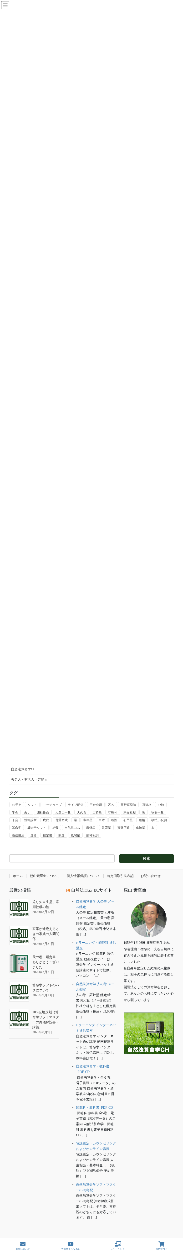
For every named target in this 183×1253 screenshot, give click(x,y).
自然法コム (72, 828)
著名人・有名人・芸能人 (29, 779)
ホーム (18, 876)
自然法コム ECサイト (91, 890)
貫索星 (106, 828)
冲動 (161, 805)
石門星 (128, 820)
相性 (114, 820)
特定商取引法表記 (120, 876)
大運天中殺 (63, 812)
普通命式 (61, 820)
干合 (15, 820)
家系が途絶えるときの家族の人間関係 (45, 934)
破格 (142, 820)
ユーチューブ (52, 805)
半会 (15, 812)
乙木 (111, 805)
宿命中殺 (157, 812)
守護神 (112, 812)
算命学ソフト (36, 828)
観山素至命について (45, 876)
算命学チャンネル (70, 1249)
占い (27, 812)
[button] (149, 1069)
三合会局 (96, 805)
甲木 (102, 820)
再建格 (147, 805)
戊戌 (46, 820)
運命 (33, 835)
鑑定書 (47, 835)
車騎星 (140, 828)
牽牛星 (87, 820)
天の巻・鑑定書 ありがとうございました (45, 962)
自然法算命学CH (23, 769)
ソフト (32, 805)
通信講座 (18, 835)
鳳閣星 (75, 835)
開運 (61, 835)
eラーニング (118, 1249)
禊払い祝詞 (159, 820)
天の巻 (81, 812)
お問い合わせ (151, 876)
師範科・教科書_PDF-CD (94, 1107)
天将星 (97, 812)
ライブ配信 (75, 805)
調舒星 (91, 828)
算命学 (16, 828)
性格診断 (30, 820)
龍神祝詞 (92, 835)
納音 (55, 828)
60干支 (16, 805)
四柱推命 (43, 812)
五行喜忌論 (128, 805)
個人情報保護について (83, 876)
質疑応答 (123, 828)
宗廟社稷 (129, 812)
